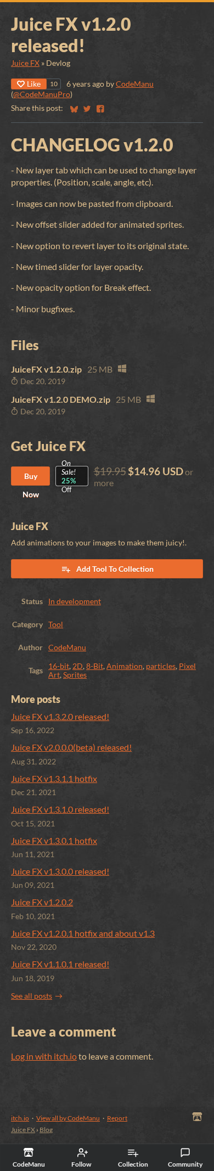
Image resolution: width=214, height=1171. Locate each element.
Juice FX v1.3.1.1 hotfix (54, 778)
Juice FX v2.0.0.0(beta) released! (71, 747)
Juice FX (25, 63)
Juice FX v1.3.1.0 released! (60, 809)
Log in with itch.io (44, 1056)
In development (74, 601)
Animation (124, 666)
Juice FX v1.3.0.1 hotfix (54, 840)
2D (77, 666)
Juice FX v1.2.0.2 (42, 902)
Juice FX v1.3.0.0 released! (60, 871)
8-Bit (94, 666)
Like (34, 83)
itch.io (20, 1118)
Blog (46, 1129)
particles (161, 666)
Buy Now (30, 478)
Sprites (75, 675)
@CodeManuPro (41, 94)
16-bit (58, 666)
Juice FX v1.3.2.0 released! (60, 716)
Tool (55, 624)
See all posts (31, 996)
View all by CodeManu (68, 1118)
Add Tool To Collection (115, 568)
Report (117, 1118)
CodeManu (135, 84)
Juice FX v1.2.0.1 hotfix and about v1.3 (83, 933)
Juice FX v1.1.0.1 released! (60, 964)
